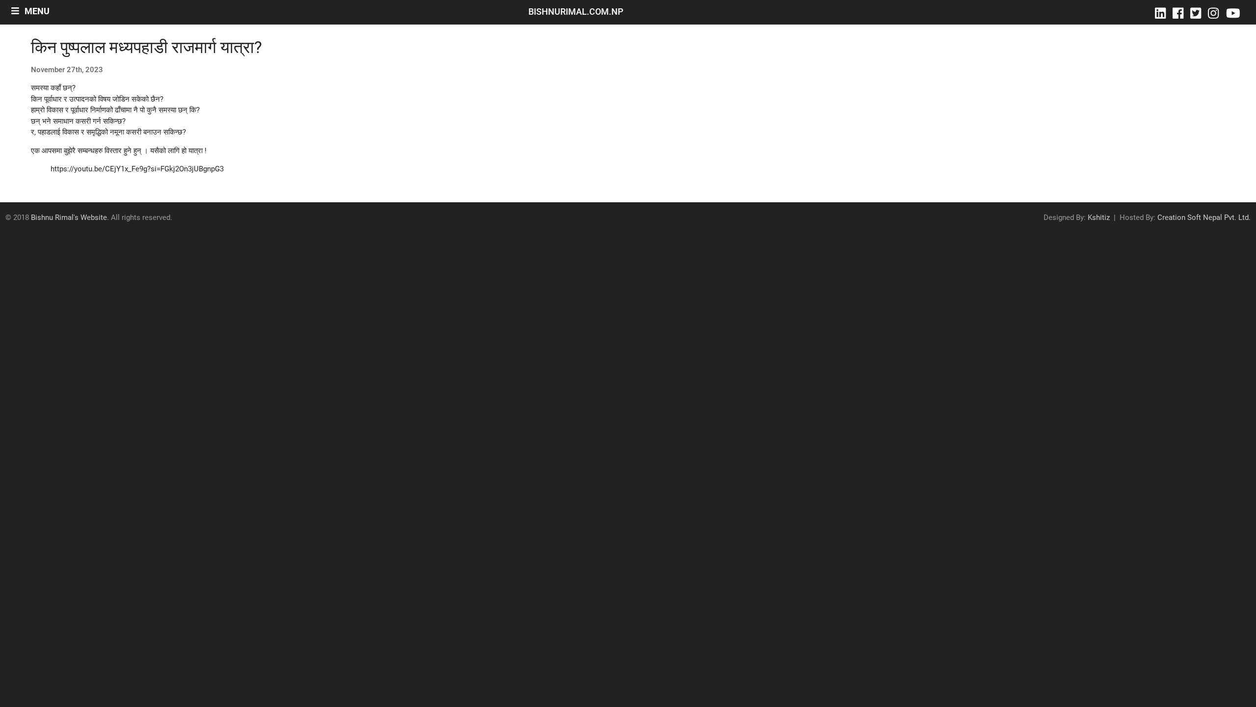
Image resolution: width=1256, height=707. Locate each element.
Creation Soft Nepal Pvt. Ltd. (1204, 217)
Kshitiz (1099, 217)
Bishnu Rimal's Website (69, 217)
